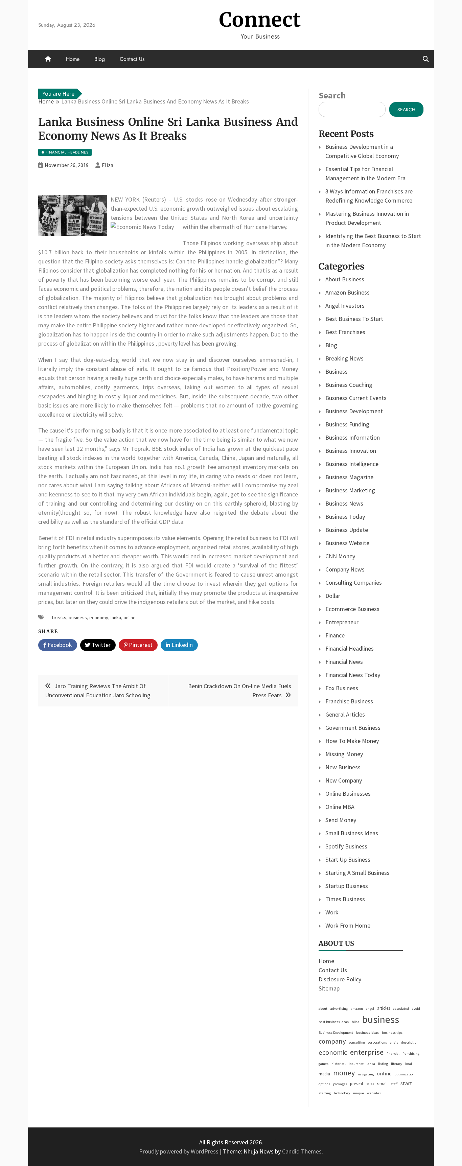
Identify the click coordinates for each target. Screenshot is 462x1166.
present (356, 1083)
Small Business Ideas (351, 833)
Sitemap (329, 988)
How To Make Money (352, 741)
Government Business (352, 727)
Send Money (340, 820)
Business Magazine (349, 477)
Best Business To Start (354, 319)
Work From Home (347, 925)
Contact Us (132, 59)
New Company (343, 780)
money (344, 1072)
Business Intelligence (351, 464)
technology (342, 1093)
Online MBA (339, 807)
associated (401, 1008)
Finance (335, 635)
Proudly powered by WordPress (179, 1151)
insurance (356, 1064)
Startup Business (346, 886)
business (78, 617)
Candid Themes (302, 1151)
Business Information (352, 437)
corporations (377, 1042)
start (406, 1083)
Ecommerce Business (352, 609)
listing (383, 1064)
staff (394, 1084)
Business (336, 371)
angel (370, 1008)
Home (72, 59)
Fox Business (341, 688)
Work (332, 912)
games (323, 1064)
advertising (339, 1008)
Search (332, 95)
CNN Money (340, 556)
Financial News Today (352, 675)
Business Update (346, 530)
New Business (343, 767)
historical (338, 1064)
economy (98, 617)
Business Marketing (350, 490)
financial (393, 1053)
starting (325, 1093)
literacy (396, 1064)
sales (370, 1084)
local (408, 1064)
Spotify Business (346, 846)
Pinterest (140, 645)
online (129, 617)
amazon (357, 1008)
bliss (355, 1022)
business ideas (367, 1032)
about (323, 1008)
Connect (260, 19)
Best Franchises (345, 332)
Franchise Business (349, 701)
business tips (392, 1032)
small (382, 1083)
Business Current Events (356, 398)
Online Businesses (348, 793)
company (332, 1041)
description (409, 1042)
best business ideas (334, 1022)
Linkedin (181, 645)
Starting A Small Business (357, 873)
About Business (344, 279)
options (324, 1084)
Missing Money (344, 754)
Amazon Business (347, 292)
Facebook (59, 645)
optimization (405, 1074)
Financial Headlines (349, 648)
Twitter (100, 645)
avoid (416, 1008)
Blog (99, 59)
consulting (357, 1042)
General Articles (345, 714)
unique (358, 1093)
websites (374, 1093)
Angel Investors (345, 305)
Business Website (347, 543)
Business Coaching (348, 385)
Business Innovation (350, 450)
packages (340, 1084)
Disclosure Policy (340, 979)
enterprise (367, 1052)
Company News (345, 569)
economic (333, 1052)
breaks (59, 617)
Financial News (344, 662)
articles (383, 1008)
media (324, 1073)
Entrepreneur (342, 622)
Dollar (332, 596)
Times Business (345, 899)
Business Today (345, 516)
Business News (344, 503)
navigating (366, 1074)
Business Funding (347, 424)
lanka (116, 617)
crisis (394, 1042)
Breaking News (344, 358)
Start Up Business (347, 859)
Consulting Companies (353, 582)
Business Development (354, 411)
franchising (410, 1053)
